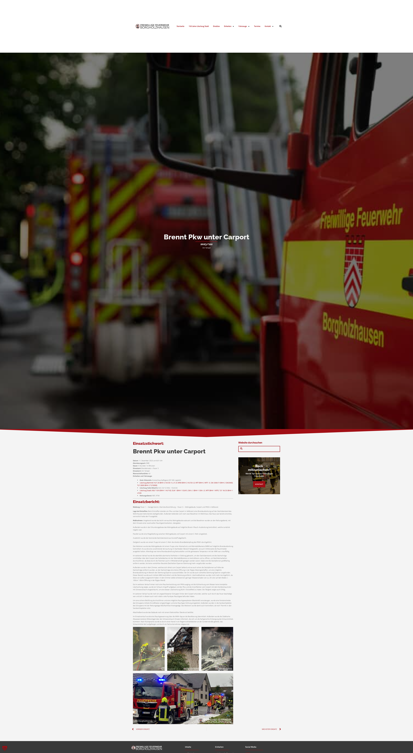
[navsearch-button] (280, 27)
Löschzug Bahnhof (146, 482)
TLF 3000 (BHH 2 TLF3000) (147, 485)
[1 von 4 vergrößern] (162, 630)
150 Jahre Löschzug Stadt (199, 26)
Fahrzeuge (243, 26)
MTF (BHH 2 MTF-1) (203, 482)
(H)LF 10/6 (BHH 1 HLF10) (161, 490)
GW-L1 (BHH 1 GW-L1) (196, 490)
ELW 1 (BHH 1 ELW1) (179, 490)
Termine (257, 26)
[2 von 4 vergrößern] (196, 630)
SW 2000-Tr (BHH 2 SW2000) (222, 482)
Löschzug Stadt (145, 490)
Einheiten (227, 26)
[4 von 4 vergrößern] (230, 676)
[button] (4, 748)
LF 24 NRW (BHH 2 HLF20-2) (184, 482)
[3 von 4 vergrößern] (230, 630)
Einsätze (216, 26)
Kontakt (268, 26)
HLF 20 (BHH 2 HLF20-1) (163, 482)
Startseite (180, 26)
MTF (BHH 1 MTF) (212, 490)
